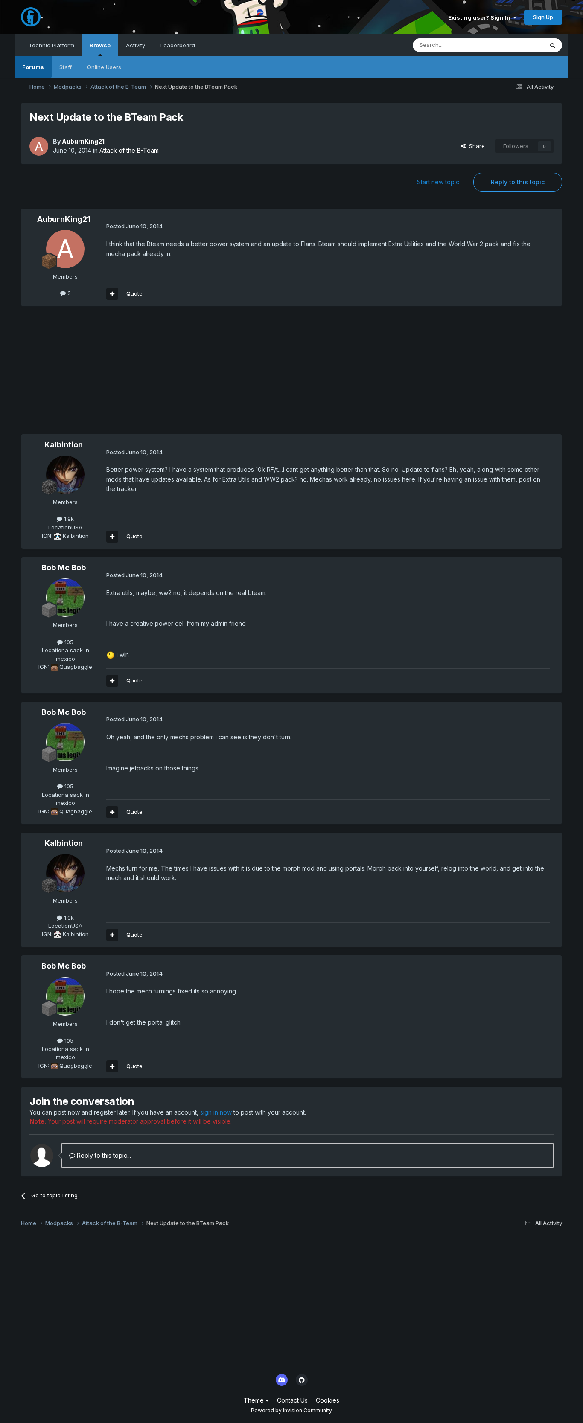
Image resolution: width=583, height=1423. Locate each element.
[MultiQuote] (112, 294)
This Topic (518, 45)
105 (68, 642)
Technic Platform (51, 45)
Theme (254, 1400)
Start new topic (438, 182)
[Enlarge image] (110, 654)
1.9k (68, 518)
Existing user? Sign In (480, 17)
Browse (100, 45)
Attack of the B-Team (129, 150)
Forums (33, 67)
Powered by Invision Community (291, 1410)
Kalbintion (63, 444)
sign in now (216, 1112)
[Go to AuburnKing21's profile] (38, 146)
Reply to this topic (518, 182)
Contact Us (292, 1400)
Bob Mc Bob (63, 567)
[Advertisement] (176, 374)
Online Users (104, 67)
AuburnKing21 (83, 141)
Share (475, 145)
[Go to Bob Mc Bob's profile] (65, 597)
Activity (135, 45)
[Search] (552, 45)
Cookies (327, 1400)
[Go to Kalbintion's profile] (65, 475)
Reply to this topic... (103, 1155)
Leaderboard (177, 45)
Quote (134, 293)
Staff (65, 67)
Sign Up (543, 17)
